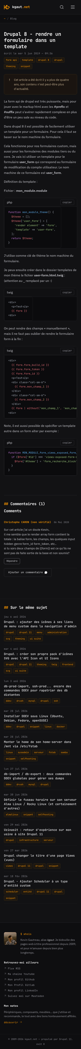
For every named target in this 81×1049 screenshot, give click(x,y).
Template (27, 59)
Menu (39, 632)
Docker (61, 726)
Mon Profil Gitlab (20, 985)
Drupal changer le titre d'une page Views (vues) (39, 858)
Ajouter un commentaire (25, 572)
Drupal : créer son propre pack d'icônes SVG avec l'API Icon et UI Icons (38, 656)
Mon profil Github (20, 979)
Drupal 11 (25, 632)
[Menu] (72, 7)
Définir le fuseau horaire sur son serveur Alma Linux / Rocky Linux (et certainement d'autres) (40, 804)
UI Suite (35, 638)
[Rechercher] (61, 7)
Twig (54, 664)
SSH (56, 700)
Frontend (67, 664)
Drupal (58, 59)
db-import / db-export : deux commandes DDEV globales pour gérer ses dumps (37, 776)
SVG (8, 638)
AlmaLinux (12, 814)
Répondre (11, 561)
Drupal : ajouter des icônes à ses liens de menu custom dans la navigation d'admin (40, 624)
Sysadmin (23, 752)
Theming (11, 66)
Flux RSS (13, 968)
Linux (48, 726)
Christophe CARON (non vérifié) (27, 522)
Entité (27, 891)
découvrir (12, 1022)
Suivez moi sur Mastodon (25, 996)
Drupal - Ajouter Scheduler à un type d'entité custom (36, 883)
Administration (57, 632)
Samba (64, 752)
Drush (20, 700)
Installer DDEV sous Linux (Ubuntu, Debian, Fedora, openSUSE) (34, 718)
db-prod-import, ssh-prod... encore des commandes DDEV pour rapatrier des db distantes (37, 690)
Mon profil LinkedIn (22, 990)
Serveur (39, 752)
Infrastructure (29, 840)
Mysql (32, 700)
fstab (52, 752)
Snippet (25, 66)
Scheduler (12, 891)
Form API (11, 59)
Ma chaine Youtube (20, 974)
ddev (8, 700)
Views (9, 865)
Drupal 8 (43, 59)
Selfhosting (28, 758)
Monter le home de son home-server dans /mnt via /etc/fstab (37, 744)
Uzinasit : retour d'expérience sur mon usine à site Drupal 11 (37, 832)
